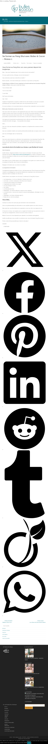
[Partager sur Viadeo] (25, 566)
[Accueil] (2, 21)
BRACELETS (7, 710)
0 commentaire (28, 663)
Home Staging (4, 634)
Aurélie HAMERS (7, 63)
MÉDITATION (7, 725)
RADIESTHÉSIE (7, 729)
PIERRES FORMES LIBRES (9, 722)
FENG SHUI (7, 714)
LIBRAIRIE (6, 715)
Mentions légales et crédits (17, 737)
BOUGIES (6, 708)
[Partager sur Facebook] (25, 313)
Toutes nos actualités (37, 63)
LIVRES (6, 717)
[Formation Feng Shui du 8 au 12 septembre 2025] (29, 681)
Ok (29, 742)
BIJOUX (6, 706)
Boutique (4, 628)
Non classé (29, 63)
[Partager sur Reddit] (25, 449)
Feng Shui (23, 63)
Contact (10, 737)
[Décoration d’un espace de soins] (29, 668)
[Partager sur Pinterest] (25, 357)
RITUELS (6, 724)
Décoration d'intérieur (6, 630)
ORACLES (6, 718)
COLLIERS (6, 712)
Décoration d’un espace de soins (32, 673)
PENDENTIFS (7, 720)
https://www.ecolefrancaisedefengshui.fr (22, 154)
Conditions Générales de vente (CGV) (33, 737)
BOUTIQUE (24, 737)
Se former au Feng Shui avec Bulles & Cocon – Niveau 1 (18, 21)
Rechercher (29, 707)
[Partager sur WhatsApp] (25, 615)
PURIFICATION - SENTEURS (9, 727)
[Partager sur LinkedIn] (25, 406)
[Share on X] (25, 270)
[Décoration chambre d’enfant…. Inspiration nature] (29, 653)
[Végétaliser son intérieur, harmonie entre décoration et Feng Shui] (35, 694)
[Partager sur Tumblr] (25, 517)
